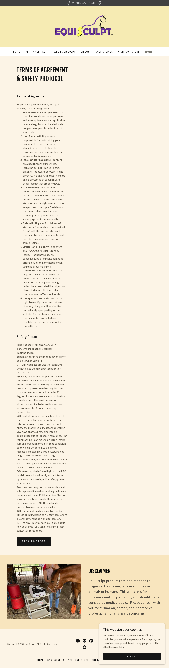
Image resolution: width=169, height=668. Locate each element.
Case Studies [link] (104, 51)
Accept (132, 656)
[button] (37, 52)
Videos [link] (85, 51)
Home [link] (16, 51)
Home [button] (41, 659)
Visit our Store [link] (129, 51)
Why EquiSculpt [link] (65, 51)
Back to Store (34, 541)
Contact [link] (97, 659)
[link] (84, 26)
